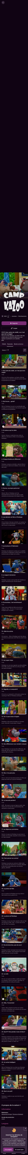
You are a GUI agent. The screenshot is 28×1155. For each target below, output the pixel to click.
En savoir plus (19, 1149)
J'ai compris (8, 1149)
